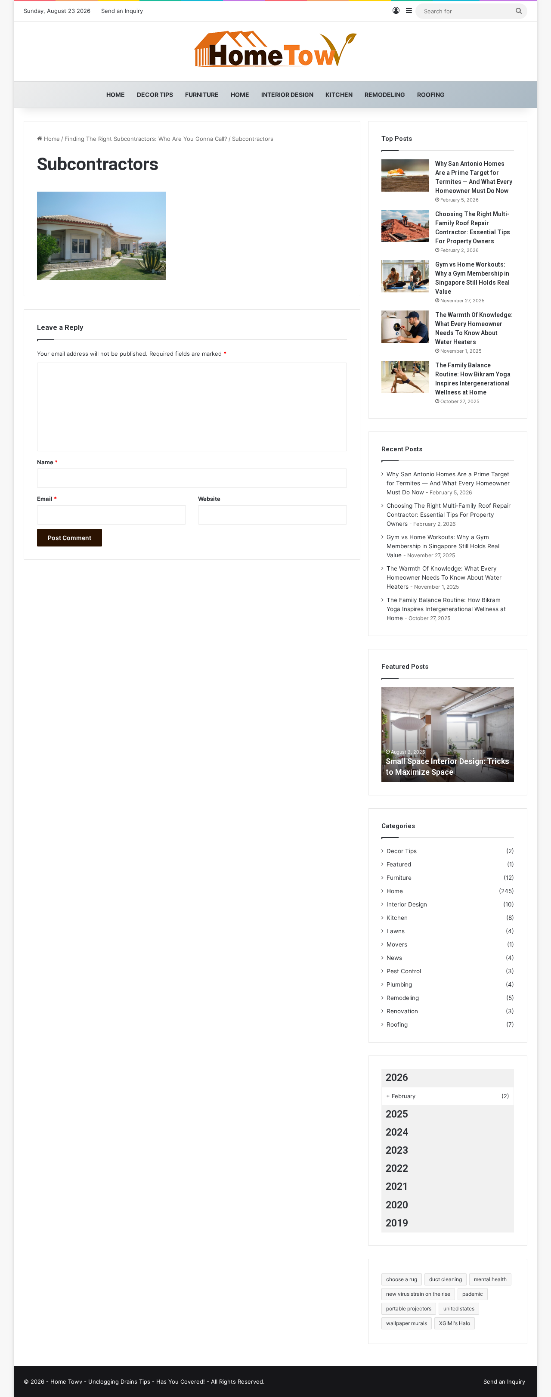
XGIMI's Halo (454, 1323)
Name (47, 462)
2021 (397, 1186)
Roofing (431, 94)
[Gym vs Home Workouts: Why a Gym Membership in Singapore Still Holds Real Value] (405, 276)
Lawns (396, 931)
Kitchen (339, 94)
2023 (397, 1150)
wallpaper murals (406, 1323)
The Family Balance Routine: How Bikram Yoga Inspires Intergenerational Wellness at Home (446, 608)
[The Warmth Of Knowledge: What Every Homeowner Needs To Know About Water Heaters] (405, 326)
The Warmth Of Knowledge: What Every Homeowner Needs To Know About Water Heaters (444, 577)
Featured (399, 864)
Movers (397, 944)
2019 (397, 1223)
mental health (490, 1279)
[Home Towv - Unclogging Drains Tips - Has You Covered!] (275, 51)
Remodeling (385, 94)
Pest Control (404, 971)
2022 (397, 1168)
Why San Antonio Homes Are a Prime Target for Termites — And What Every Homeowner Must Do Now (448, 483)
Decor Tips (155, 94)
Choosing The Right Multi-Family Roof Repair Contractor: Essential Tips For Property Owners (449, 514)
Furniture (202, 94)
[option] (447, 734)
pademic (472, 1294)
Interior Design (287, 94)
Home (115, 94)
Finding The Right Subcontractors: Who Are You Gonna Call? (146, 138)
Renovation (402, 1011)
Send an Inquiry (122, 10)
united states (458, 1308)
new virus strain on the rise (418, 1294)
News (394, 957)
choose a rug (401, 1279)
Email (47, 498)
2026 (397, 1077)
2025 (397, 1114)
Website (209, 498)
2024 (397, 1132)
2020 (397, 1205)
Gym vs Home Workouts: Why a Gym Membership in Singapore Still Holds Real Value (443, 546)
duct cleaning (445, 1279)
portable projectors (408, 1308)
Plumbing (399, 984)
